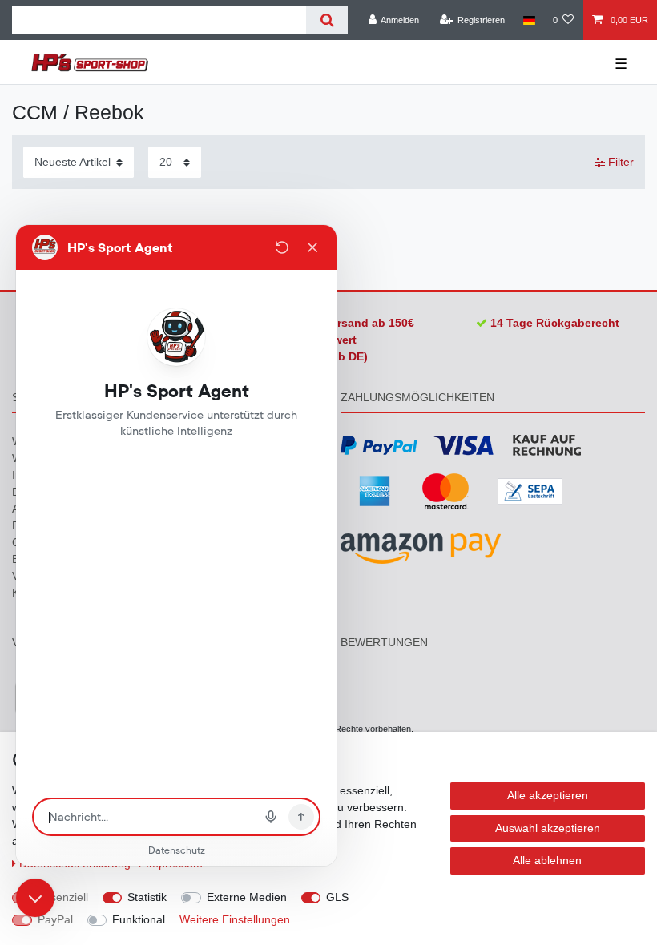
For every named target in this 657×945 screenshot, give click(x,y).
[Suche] (326, 20)
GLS (337, 897)
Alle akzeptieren (547, 795)
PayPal (55, 919)
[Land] (528, 20)
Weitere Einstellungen (234, 919)
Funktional (138, 919)
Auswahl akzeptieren (547, 828)
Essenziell (63, 897)
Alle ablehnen (547, 860)
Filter (619, 161)
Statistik (147, 897)
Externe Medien (247, 897)
